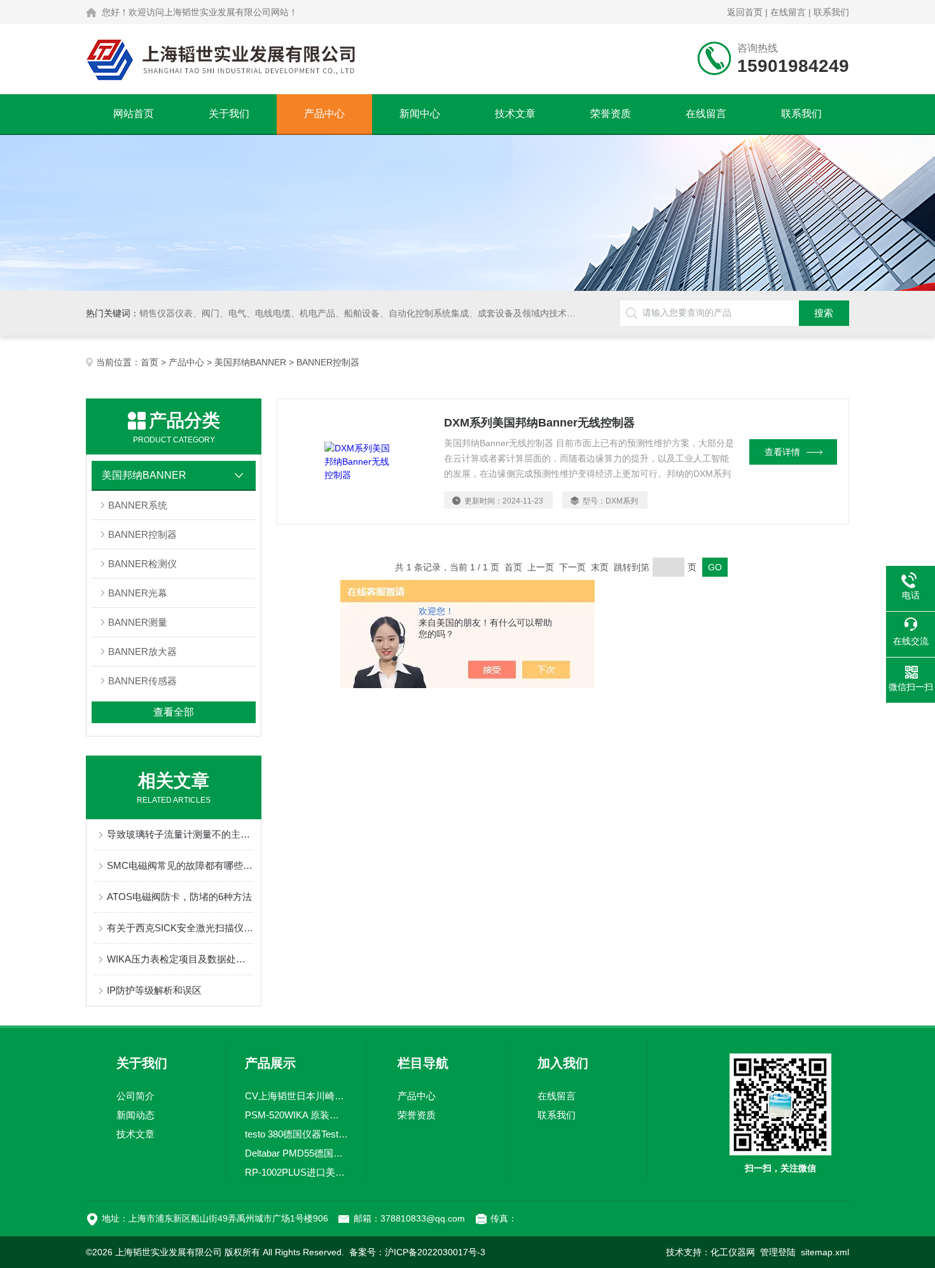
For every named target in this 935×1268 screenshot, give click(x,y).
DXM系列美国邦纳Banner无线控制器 (539, 422)
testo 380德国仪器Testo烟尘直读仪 (296, 1134)
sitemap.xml (825, 1252)
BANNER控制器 (142, 534)
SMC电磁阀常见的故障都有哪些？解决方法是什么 (180, 865)
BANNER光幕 (137, 593)
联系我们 (831, 12)
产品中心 (324, 113)
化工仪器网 (732, 1252)
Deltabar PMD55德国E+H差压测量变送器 (296, 1153)
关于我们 (229, 113)
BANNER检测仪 (142, 563)
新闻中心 (419, 113)
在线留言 (788, 12)
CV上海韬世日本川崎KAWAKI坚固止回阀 (296, 1095)
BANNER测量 (137, 622)
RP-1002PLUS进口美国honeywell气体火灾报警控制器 (296, 1172)
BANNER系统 (137, 505)
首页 (149, 362)
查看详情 (782, 452)
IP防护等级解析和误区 (154, 990)
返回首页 (745, 12)
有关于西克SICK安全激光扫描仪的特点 (180, 927)
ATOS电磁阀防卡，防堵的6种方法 (179, 896)
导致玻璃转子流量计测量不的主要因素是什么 (180, 834)
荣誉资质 (610, 113)
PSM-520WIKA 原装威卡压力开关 (296, 1115)
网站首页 (133, 113)
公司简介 (135, 1095)
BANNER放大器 (142, 651)
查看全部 (173, 712)
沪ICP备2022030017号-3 (435, 1252)
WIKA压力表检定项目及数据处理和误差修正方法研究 (180, 959)
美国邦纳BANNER (250, 362)
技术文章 (515, 113)
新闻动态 (135, 1115)
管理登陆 (778, 1252)
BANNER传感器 (142, 680)
